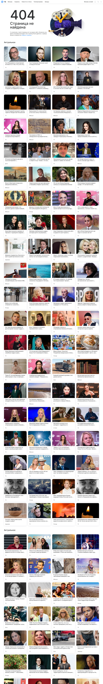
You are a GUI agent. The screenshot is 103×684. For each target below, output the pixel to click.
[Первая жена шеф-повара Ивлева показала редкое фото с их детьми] (87, 58)
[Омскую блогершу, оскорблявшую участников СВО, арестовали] (15, 274)
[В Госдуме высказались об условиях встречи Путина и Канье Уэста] (87, 418)
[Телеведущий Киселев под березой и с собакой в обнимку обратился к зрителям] (39, 82)
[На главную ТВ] (4, 2)
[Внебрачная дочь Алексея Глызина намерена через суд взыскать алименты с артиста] (87, 641)
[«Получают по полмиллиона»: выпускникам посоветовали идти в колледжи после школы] (39, 538)
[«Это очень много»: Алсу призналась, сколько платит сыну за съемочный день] (87, 202)
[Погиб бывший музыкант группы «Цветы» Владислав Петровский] (15, 106)
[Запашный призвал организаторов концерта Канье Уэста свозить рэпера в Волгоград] (15, 610)
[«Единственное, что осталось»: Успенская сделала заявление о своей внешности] (87, 466)
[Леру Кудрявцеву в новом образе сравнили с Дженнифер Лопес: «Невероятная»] (15, 538)
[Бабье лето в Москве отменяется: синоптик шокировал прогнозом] (15, 298)
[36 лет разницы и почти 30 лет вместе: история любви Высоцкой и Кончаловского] (39, 466)
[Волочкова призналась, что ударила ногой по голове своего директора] (15, 641)
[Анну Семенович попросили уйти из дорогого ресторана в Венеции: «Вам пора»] (63, 226)
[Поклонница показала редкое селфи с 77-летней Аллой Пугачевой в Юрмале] (87, 178)
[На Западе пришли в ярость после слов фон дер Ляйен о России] (87, 154)
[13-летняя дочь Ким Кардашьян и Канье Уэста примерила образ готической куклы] (39, 346)
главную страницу (26, 35)
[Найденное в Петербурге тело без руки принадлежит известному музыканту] (15, 490)
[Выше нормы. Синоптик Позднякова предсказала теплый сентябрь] (63, 346)
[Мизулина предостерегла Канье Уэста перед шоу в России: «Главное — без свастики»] (39, 418)
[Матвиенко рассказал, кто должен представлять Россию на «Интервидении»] (15, 562)
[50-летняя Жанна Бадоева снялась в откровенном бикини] (63, 178)
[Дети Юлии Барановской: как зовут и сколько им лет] (87, 226)
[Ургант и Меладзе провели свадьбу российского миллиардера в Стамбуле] (39, 665)
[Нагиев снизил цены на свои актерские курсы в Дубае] (87, 322)
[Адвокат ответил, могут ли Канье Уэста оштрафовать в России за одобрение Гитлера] (15, 586)
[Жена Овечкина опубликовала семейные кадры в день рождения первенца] (15, 346)
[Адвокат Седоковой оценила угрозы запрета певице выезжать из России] (87, 298)
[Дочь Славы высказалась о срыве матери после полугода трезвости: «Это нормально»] (63, 202)
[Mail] (2, 2)
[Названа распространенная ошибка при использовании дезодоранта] (39, 610)
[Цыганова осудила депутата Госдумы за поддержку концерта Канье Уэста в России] (15, 82)
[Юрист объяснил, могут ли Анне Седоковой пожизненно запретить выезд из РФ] (63, 250)
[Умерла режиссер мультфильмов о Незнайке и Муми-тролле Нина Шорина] (39, 178)
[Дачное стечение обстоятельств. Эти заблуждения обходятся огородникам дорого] (39, 202)
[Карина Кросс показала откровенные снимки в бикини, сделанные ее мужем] (15, 418)
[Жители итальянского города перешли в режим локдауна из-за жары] (39, 442)
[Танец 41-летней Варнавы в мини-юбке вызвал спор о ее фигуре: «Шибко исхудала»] (15, 370)
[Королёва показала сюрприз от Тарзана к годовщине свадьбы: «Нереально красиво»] (15, 226)
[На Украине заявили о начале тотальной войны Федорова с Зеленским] (63, 106)
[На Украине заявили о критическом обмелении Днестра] (39, 394)
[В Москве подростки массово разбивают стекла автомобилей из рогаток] (63, 641)
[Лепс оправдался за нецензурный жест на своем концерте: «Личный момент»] (63, 466)
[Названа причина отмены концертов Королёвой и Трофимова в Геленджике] (15, 130)
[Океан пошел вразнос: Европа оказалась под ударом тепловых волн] (39, 274)
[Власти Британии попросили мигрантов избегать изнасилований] (15, 178)
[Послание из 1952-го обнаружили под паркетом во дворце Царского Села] (39, 130)
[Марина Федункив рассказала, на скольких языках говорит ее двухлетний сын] (87, 106)
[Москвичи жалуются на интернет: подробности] (63, 418)
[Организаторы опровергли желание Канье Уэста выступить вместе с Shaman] (87, 610)
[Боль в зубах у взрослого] (39, 562)
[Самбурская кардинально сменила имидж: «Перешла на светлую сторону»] (39, 370)
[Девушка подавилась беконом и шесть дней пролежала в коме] (15, 250)
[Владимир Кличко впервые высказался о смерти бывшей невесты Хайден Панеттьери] (63, 58)
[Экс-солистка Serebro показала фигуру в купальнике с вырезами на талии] (87, 538)
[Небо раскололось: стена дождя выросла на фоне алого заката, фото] (63, 514)
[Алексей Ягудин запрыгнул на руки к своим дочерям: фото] (15, 442)
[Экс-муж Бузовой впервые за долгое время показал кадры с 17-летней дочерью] (15, 322)
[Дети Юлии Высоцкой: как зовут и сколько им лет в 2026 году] (63, 82)
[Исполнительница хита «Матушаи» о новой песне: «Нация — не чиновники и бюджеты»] (87, 562)
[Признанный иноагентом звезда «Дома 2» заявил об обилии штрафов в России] (63, 154)
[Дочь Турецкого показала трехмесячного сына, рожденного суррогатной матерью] (39, 322)
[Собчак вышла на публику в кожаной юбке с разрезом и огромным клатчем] (15, 466)
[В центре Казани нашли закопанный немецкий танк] (63, 665)
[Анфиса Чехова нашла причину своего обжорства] (63, 562)
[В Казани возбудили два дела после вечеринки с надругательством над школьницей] (15, 154)
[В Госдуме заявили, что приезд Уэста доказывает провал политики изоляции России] (63, 274)
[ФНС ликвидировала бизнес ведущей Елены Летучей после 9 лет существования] (63, 490)
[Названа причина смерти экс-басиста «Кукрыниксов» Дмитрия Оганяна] (87, 490)
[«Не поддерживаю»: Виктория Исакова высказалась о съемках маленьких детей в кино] (63, 538)
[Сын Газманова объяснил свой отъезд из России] (39, 58)
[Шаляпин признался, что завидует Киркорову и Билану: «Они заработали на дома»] (63, 130)
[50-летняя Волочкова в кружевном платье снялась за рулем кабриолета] (39, 514)
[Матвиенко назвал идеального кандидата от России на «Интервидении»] (63, 298)
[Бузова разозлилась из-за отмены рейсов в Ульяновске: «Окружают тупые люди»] (87, 394)
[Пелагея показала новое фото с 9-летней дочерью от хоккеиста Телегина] (15, 665)
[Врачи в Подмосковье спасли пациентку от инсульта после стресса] (63, 586)
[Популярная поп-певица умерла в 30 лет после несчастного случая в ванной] (87, 514)
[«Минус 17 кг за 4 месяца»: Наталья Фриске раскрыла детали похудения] (63, 442)
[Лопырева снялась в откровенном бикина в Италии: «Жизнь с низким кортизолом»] (63, 322)
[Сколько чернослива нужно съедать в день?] (15, 514)
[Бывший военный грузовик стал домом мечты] (63, 370)
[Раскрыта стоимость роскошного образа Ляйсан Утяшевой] (63, 394)
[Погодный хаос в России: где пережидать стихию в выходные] (39, 490)
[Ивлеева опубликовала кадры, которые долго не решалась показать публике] (39, 226)
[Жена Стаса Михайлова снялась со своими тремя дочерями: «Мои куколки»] (39, 641)
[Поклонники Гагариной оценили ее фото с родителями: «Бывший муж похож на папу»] (87, 250)
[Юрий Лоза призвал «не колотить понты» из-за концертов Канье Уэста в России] (39, 250)
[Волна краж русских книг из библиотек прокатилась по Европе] (87, 370)
